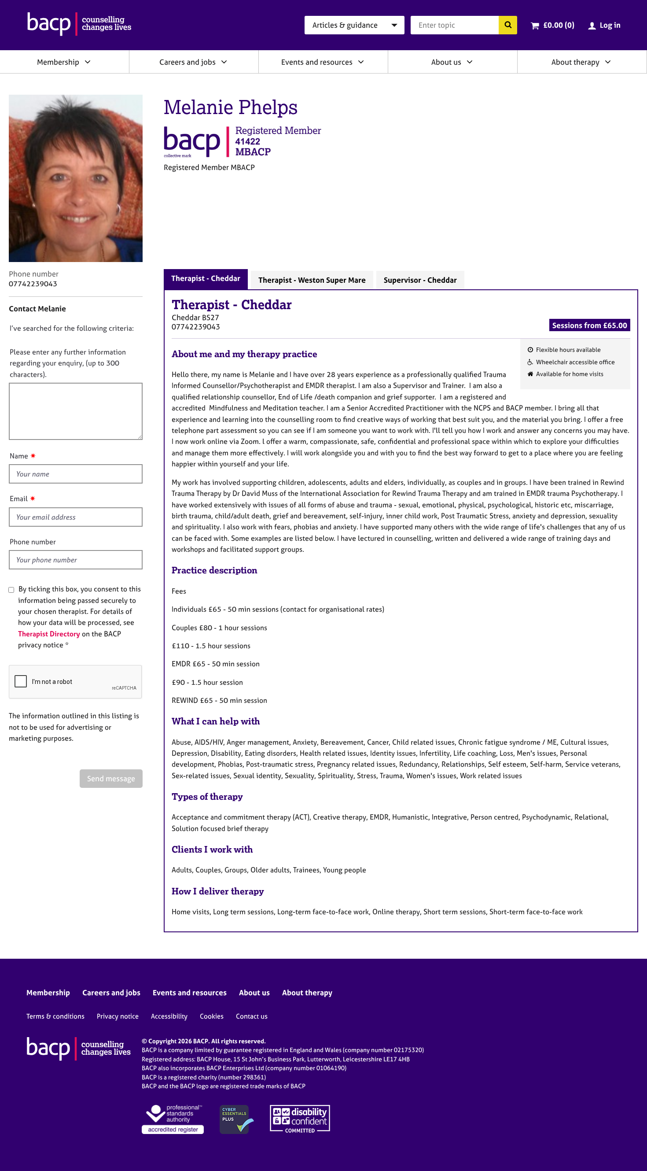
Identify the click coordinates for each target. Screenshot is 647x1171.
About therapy (575, 61)
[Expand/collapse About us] (469, 61)
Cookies (212, 1016)
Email (19, 498)
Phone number (33, 541)
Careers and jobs (187, 61)
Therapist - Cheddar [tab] (205, 278)
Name (19, 455)
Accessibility (169, 1016)
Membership (58, 61)
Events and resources (317, 61)
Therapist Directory (49, 633)
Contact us (252, 1016)
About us (446, 61)
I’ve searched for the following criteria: (72, 328)
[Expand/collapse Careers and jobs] (224, 61)
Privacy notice (118, 1016)
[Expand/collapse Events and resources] (361, 61)
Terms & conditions (55, 1016)
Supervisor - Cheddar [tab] (420, 279)
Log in (610, 25)
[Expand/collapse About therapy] (608, 61)
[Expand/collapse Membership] (87, 61)
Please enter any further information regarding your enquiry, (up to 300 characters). (68, 363)
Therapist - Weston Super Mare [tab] (312, 279)
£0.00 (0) (558, 25)
